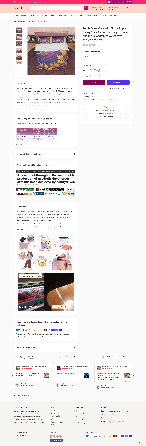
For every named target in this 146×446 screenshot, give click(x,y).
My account (113, 9)
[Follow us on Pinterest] (57, 436)
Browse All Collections (108, 15)
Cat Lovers (44, 15)
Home (16, 15)
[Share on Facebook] (84, 44)
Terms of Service (82, 417)
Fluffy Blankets (92, 15)
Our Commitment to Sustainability (57, 415)
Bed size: (92, 52)
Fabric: (89, 61)
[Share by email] (93, 44)
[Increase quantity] (101, 76)
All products (23, 21)
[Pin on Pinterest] (87, 44)
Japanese (62, 15)
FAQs (52, 419)
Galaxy (53, 15)
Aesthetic (24, 15)
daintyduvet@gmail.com (115, 422)
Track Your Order (57, 422)
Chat (103, 415)
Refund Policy (81, 414)
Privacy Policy (81, 420)
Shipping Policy (81, 411)
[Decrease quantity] (92, 76)
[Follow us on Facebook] (51, 436)
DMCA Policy (80, 423)
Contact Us (54, 425)
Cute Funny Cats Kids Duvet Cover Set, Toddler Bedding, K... (116, 366)
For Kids (81, 15)
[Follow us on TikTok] (60, 436)
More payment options (118, 88)
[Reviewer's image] (46, 377)
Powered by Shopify (20, 435)
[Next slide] (133, 376)
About (53, 411)
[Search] (86, 8)
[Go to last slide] (12, 376)
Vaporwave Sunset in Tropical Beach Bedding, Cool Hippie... (75, 366)
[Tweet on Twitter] (90, 44)
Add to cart (94, 82)
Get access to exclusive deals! (121, 2)
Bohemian (34, 15)
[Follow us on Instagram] (54, 436)
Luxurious (72, 15)
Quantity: (86, 76)
